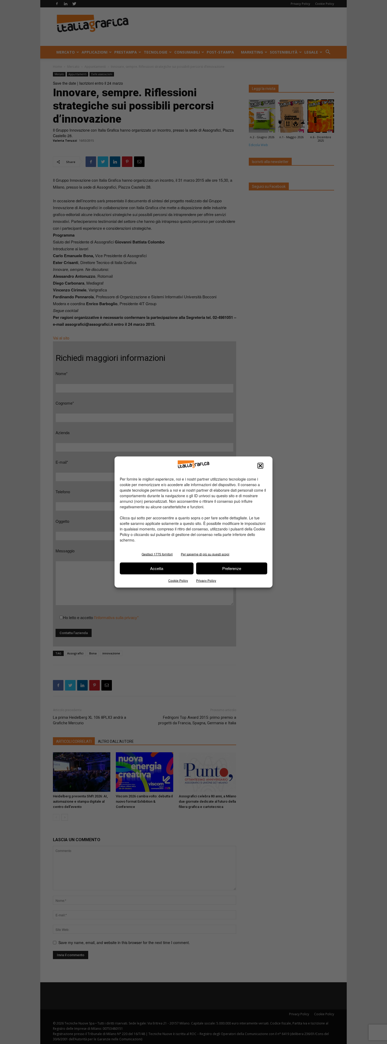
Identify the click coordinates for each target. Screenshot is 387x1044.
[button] (260, 465)
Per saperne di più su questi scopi (205, 554)
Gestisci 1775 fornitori (157, 554)
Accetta (156, 568)
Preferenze (231, 568)
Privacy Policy (206, 580)
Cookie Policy (178, 580)
